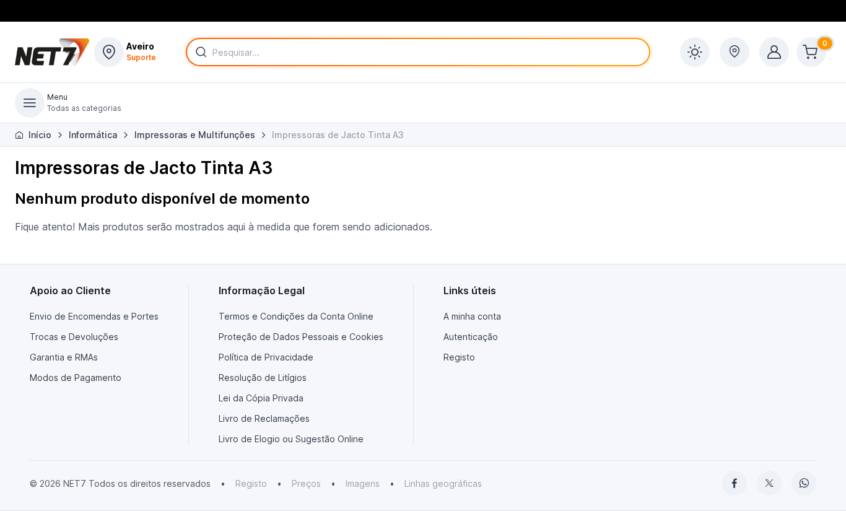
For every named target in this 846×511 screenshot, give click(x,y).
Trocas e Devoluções (74, 336)
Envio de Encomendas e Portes (94, 316)
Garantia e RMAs (64, 357)
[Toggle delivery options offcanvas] (734, 52)
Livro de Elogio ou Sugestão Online (291, 439)
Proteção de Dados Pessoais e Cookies (301, 336)
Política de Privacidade (266, 357)
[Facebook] (734, 483)
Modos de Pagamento (75, 377)
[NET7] (52, 52)
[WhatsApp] (803, 483)
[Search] (199, 52)
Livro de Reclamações (264, 418)
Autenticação (470, 336)
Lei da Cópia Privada (261, 398)
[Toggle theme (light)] (695, 52)
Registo (459, 357)
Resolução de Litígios (263, 377)
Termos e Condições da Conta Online (296, 316)
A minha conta (472, 316)
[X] (769, 483)
